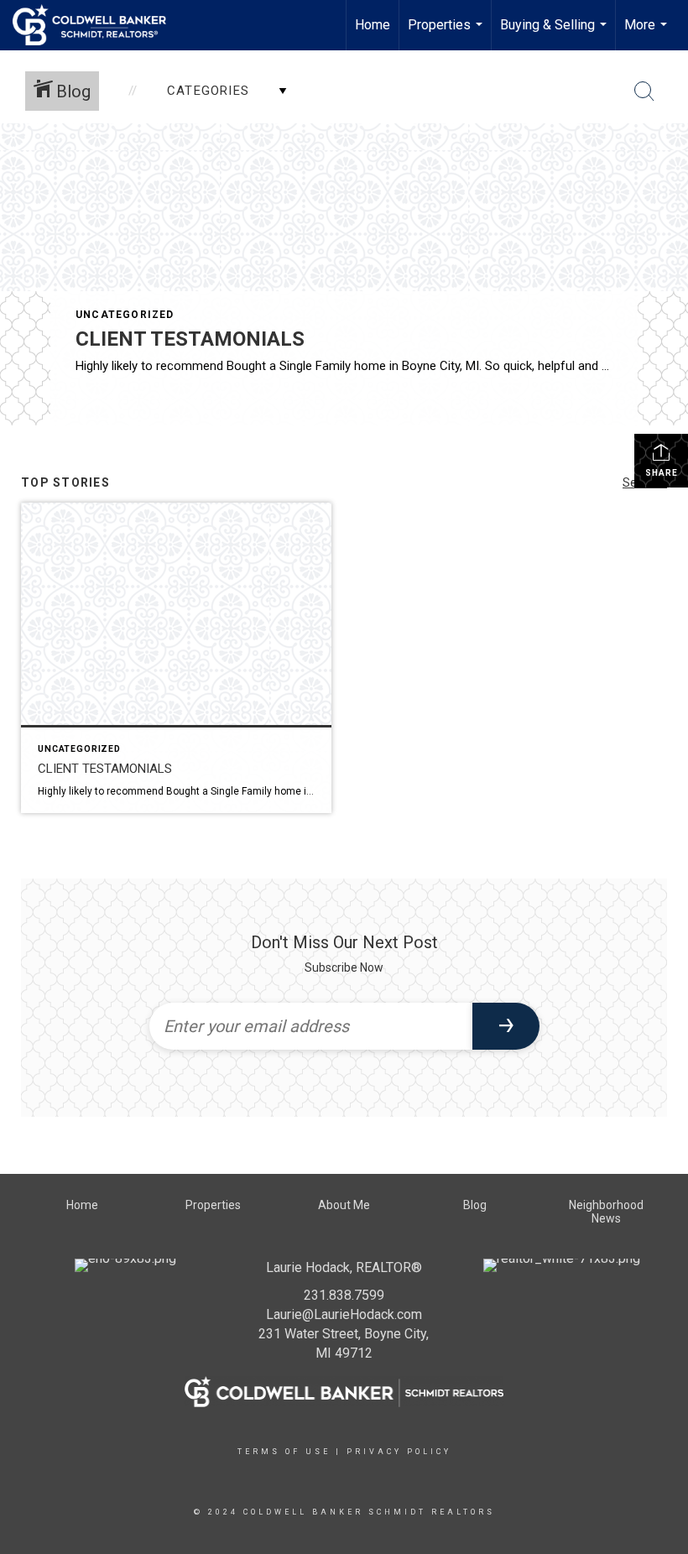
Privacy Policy (399, 1451)
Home (372, 25)
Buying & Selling (555, 33)
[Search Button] (644, 91)
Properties (447, 33)
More (647, 33)
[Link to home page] (98, 25)
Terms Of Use (284, 1451)
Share (661, 472)
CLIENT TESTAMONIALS (190, 339)
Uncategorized (125, 315)
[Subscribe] (505, 1026)
